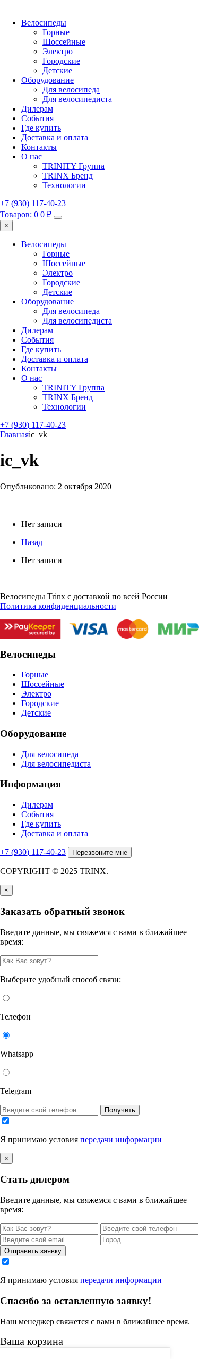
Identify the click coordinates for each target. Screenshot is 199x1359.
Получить (120, 1110)
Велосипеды (43, 22)
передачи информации (121, 1139)
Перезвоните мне (99, 852)
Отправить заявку (33, 1251)
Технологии (64, 185)
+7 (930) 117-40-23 (33, 203)
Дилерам (37, 108)
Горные (56, 32)
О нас (31, 156)
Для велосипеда (71, 89)
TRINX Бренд (67, 175)
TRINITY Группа (73, 166)
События (37, 118)
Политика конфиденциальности (58, 605)
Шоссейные (63, 41)
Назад (31, 542)
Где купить (41, 127)
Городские (61, 60)
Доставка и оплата (54, 137)
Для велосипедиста (77, 99)
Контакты (39, 146)
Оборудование (47, 79)
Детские (57, 70)
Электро (57, 51)
